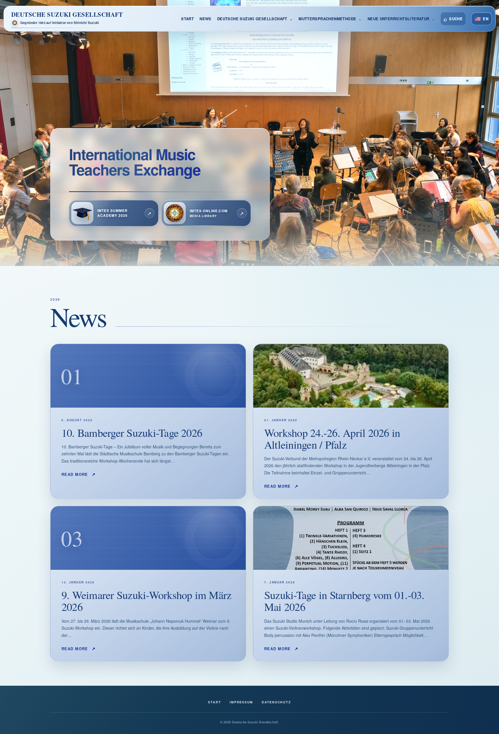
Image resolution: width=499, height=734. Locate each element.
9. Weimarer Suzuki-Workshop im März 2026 (146, 600)
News (205, 18)
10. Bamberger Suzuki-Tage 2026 (132, 432)
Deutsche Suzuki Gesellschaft (252, 18)
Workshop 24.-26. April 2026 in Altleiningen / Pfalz (332, 438)
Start (187, 18)
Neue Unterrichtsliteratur (398, 18)
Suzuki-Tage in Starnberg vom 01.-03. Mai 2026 (344, 600)
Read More (79, 474)
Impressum (241, 702)
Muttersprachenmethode (327, 18)
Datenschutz (276, 702)
